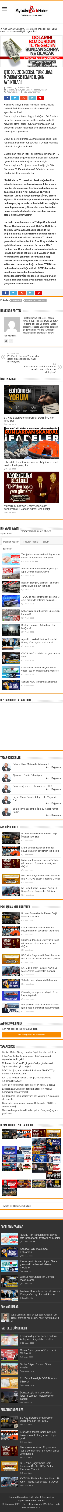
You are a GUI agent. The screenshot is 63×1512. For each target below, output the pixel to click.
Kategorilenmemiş (35, 300)
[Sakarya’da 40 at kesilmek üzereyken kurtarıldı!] (11, 615)
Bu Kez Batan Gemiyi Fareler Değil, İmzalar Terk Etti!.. (30, 1052)
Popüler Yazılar (11, 541)
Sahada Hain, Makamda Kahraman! (39, 681)
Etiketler (7, 548)
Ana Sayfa (8, 29)
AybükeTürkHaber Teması (31, 1500)
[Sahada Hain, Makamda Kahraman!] (11, 685)
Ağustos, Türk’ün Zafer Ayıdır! (28, 775)
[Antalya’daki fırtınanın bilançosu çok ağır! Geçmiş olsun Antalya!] (11, 573)
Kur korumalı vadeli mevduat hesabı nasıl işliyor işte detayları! (40, 368)
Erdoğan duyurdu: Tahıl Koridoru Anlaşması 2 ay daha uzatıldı (38, 1338)
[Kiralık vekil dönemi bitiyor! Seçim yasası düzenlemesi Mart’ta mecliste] (11, 672)
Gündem (19, 29)
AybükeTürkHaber (30, 1497)
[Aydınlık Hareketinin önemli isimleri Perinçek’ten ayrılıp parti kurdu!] (11, 644)
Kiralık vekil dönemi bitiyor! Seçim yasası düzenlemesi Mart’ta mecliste (39, 1264)
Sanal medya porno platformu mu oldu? (32, 786)
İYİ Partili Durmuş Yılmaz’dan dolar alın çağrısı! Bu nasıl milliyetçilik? (23, 358)
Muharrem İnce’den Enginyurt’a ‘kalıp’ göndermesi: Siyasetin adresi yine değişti (27, 507)
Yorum (46, 541)
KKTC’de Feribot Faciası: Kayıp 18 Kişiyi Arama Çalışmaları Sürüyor (39, 1480)
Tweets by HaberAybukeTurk (16, 1206)
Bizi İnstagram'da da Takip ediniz (31, 1034)
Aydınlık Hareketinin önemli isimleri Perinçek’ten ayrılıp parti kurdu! (40, 1293)
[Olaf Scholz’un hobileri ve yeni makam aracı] (11, 658)
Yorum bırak (12, 92)
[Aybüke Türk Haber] (31, 11)
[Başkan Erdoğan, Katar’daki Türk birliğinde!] (11, 629)
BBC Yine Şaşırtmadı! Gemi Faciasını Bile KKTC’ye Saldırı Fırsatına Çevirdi (37, 1466)
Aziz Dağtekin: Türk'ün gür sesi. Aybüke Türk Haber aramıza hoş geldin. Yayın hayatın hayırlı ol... (35, 1317)
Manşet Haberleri (33, 90)
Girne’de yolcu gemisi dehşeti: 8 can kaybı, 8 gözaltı (28, 1084)
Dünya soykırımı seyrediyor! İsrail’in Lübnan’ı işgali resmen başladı (37, 1395)
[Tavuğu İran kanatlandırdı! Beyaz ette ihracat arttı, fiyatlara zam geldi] (11, 559)
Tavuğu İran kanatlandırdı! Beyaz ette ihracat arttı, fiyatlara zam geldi (40, 1236)
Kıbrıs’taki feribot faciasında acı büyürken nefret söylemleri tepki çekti (38, 1435)
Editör (9, 88)
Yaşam (44, 90)
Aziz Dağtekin (53, 767)
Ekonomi (16, 300)
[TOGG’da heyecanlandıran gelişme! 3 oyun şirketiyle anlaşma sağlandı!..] (11, 601)
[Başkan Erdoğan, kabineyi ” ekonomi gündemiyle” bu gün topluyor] (11, 587)
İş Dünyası (20, 90)
